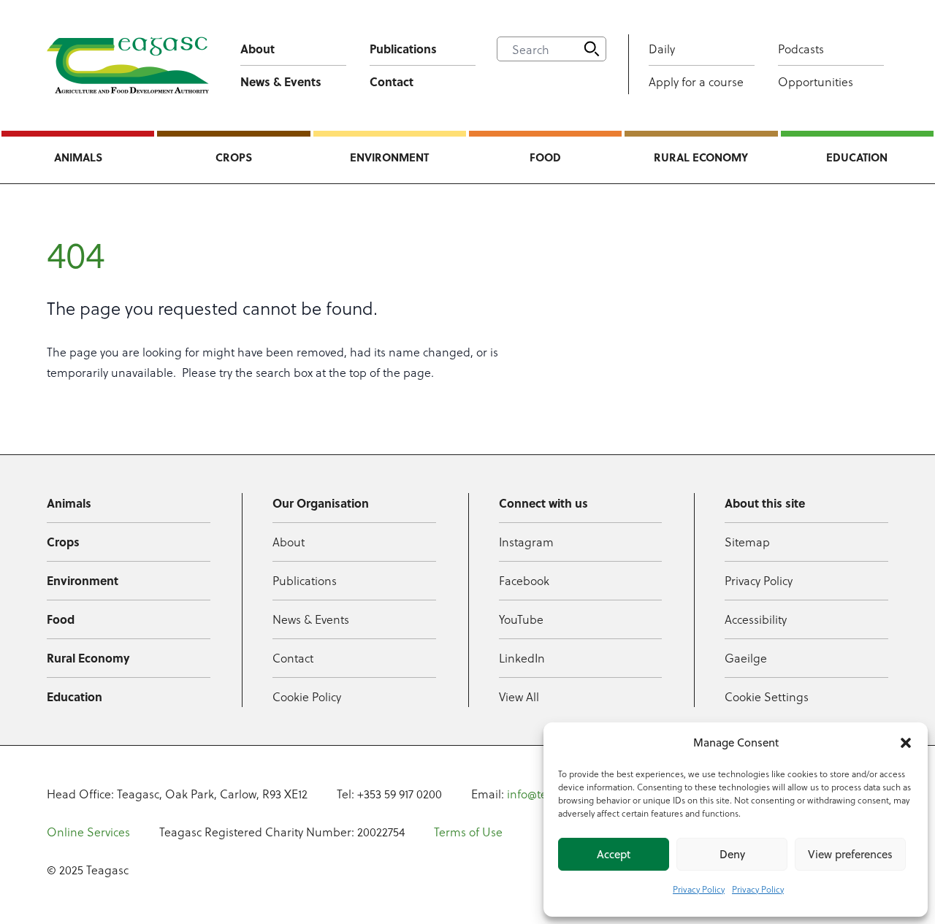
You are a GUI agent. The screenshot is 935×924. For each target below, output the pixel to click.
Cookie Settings (767, 696)
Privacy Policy (699, 889)
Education (857, 157)
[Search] (591, 49)
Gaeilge (746, 657)
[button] (905, 743)
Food (545, 157)
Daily (662, 48)
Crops (233, 157)
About (257, 48)
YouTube (521, 619)
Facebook (524, 580)
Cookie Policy (306, 696)
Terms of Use (468, 831)
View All (519, 696)
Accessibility (756, 619)
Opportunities (815, 81)
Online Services (88, 831)
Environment (389, 157)
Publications (403, 48)
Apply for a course (696, 81)
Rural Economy (701, 157)
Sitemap (747, 541)
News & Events (280, 81)
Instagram (526, 541)
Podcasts (801, 48)
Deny (732, 854)
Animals (78, 157)
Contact (391, 81)
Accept (613, 854)
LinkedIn (522, 657)
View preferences (850, 854)
